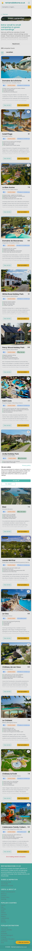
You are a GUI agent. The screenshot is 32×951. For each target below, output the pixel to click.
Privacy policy (26, 465)
